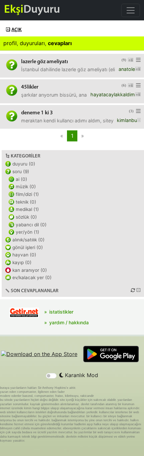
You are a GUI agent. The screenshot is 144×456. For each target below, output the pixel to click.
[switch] (51, 375)
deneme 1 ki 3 (37, 113)
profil (10, 43)
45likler (30, 87)
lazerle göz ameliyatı (44, 62)
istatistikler (61, 312)
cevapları (60, 43)
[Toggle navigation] (130, 10)
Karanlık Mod (80, 375)
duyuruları (32, 43)
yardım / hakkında (69, 322)
